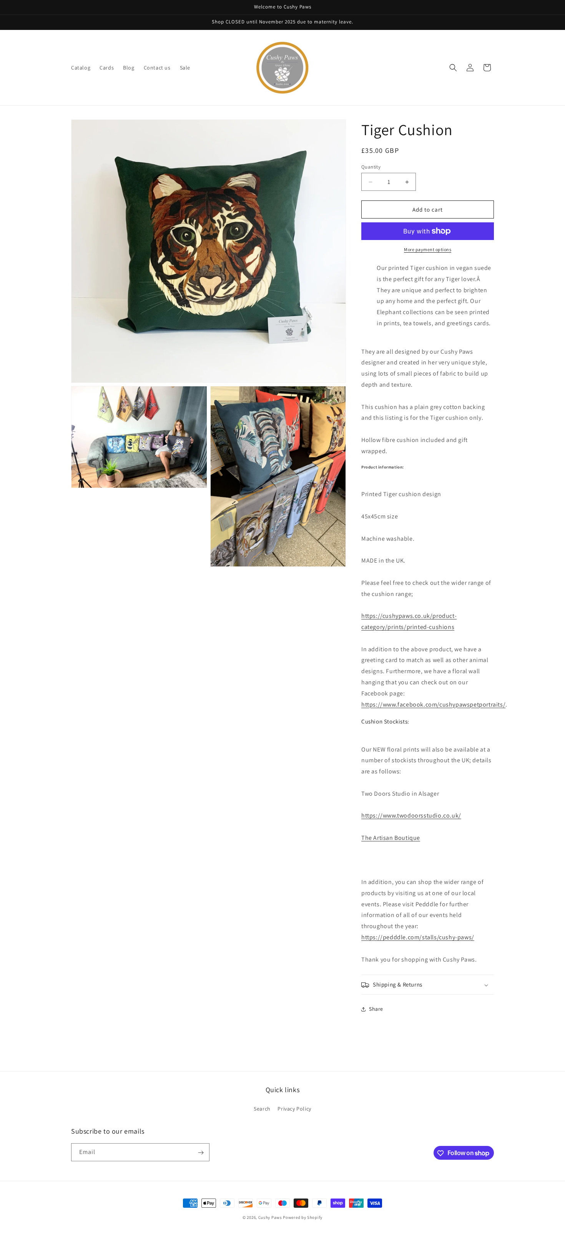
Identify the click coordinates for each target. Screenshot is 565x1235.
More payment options (427, 249)
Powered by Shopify (302, 1217)
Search (262, 1108)
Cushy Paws (270, 1217)
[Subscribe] (200, 1153)
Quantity (371, 167)
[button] (453, 67)
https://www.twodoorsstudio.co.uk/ (411, 815)
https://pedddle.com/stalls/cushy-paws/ (417, 937)
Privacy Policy (294, 1108)
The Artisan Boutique (390, 838)
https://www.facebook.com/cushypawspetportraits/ (433, 704)
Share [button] (376, 1008)
